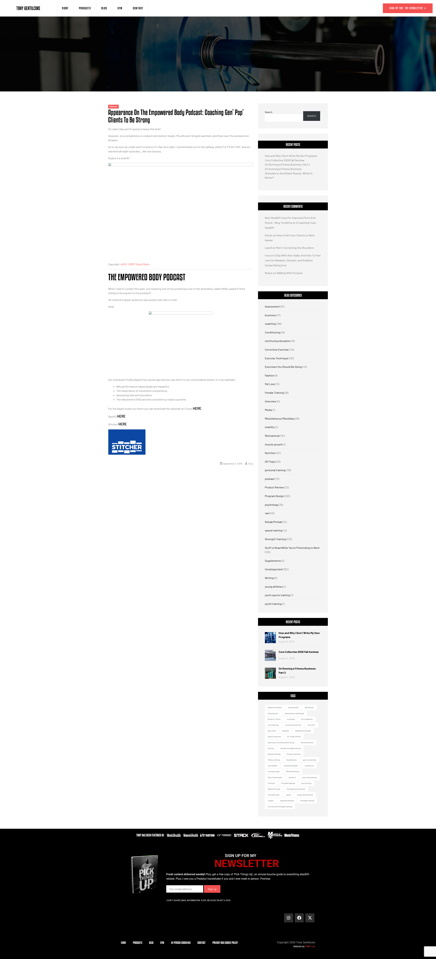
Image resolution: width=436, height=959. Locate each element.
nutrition (292, 777)
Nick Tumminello (275, 777)
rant (267, 513)
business (270, 315)
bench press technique (294, 713)
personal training (275, 470)
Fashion (269, 375)
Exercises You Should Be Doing (283, 366)
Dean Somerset (274, 736)
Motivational (272, 435)
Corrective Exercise (277, 349)
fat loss (271, 748)
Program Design (274, 496)
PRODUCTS (85, 8)
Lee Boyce (309, 765)
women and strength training (280, 806)
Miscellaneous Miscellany (280, 418)
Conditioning (272, 332)
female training (274, 754)
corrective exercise (293, 725)
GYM (120, 8)
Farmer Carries (307, 742)
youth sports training (277, 595)
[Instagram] (288, 917)
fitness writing (274, 760)
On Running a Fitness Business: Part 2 (287, 164)
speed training (273, 530)
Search (268, 112)
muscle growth (274, 444)
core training (273, 725)
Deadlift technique (303, 730)
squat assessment (305, 794)
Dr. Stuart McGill (294, 736)
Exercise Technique (277, 358)
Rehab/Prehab (273, 521)
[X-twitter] (309, 917)
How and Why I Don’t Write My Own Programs (291, 155)
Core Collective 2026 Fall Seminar (285, 160)
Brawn (268, 272)
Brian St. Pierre (274, 719)
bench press (273, 713)
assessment (293, 707)
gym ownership (309, 760)
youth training (273, 603)
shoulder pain (273, 794)
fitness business (294, 754)
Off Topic (270, 461)
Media (268, 409)
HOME (65, 8)
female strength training (291, 748)
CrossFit (311, 725)
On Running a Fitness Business (283, 168)
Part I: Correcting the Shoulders (295, 247)
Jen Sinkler (272, 765)
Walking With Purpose (290, 272)
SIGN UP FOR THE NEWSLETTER (406, 8)
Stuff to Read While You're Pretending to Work (292, 547)
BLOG (104, 8)
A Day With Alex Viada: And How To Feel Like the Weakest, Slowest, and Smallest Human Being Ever (293, 260)
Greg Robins (291, 760)
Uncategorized (273, 569)
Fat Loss (270, 384)
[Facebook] (299, 917)
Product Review (274, 487)
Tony (250, 463)
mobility (269, 427)
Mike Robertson (293, 771)
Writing (269, 577)
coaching (270, 323)
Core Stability (307, 719)
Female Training (274, 392)
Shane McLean (274, 789)
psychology (271, 504)
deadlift (285, 730)
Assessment (272, 306)
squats (271, 800)
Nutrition (270, 452)
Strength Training (275, 539)
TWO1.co (310, 946)
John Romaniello (291, 765)
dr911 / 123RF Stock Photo (135, 264)
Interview (270, 401)
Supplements (273, 560)
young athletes (274, 586)
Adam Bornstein (275, 707)
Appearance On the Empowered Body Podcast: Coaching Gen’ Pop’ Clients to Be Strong (176, 116)
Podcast (271, 783)
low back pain (274, 771)
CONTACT (138, 8)
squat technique (287, 800)
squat (288, 794)
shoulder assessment (295, 789)
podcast (113, 106)
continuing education (277, 340)
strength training (307, 800)
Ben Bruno (309, 707)
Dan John (272, 730)
